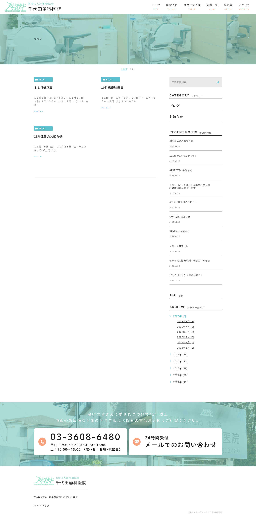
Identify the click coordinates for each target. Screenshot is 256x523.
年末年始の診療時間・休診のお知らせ (189, 260)
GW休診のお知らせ (179, 216)
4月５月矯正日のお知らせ (183, 202)
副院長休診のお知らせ (181, 141)
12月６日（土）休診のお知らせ (186, 275)
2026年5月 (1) (185, 331)
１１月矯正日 (43, 87)
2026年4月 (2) (185, 337)
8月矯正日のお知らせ (180, 170)
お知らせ (176, 116)
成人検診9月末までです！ (183, 155)
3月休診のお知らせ (179, 231)
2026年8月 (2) (185, 321)
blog (42, 80)
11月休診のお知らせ (48, 136)
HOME (124, 69)
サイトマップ (41, 505)
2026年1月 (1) (185, 347)
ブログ (174, 105)
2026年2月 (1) (185, 342)
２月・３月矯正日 (179, 246)
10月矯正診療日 (112, 87)
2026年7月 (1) (185, 326)
